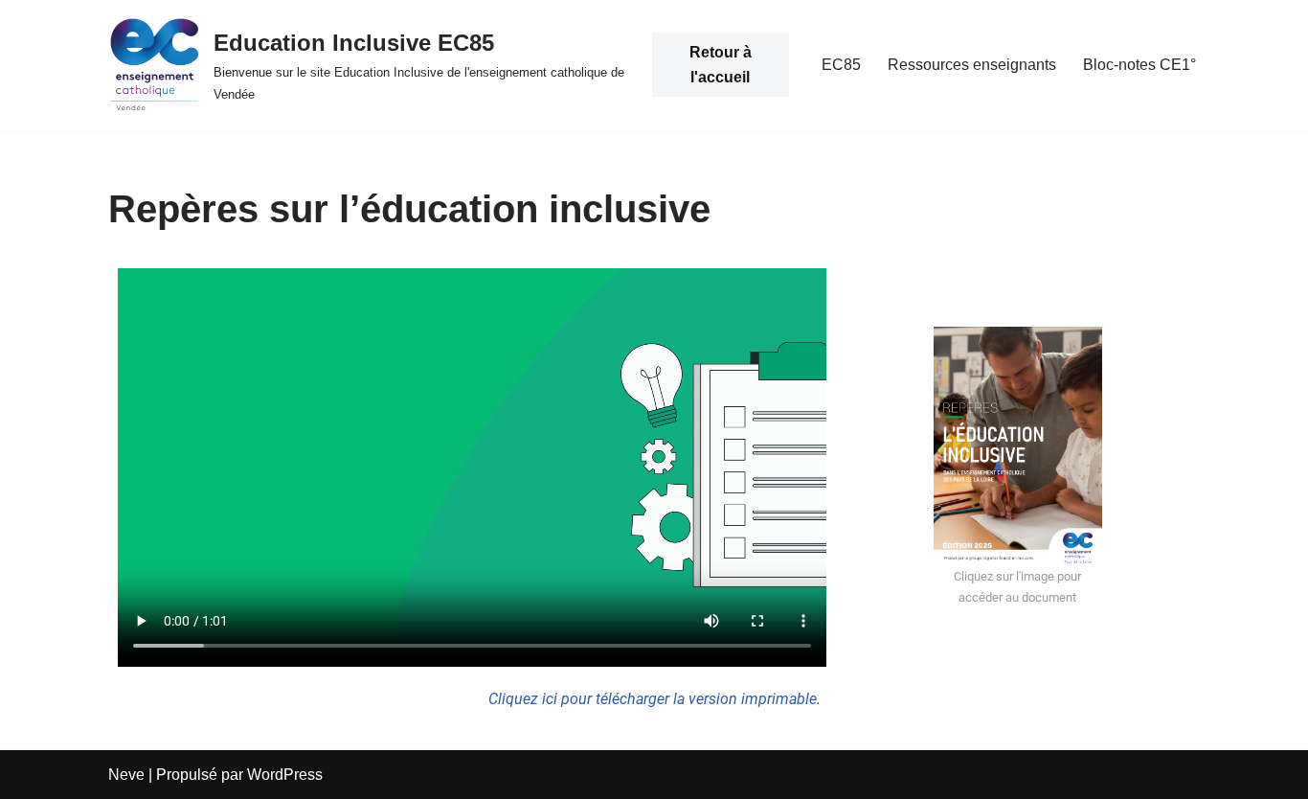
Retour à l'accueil (720, 64)
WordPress (285, 774)
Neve (126, 774)
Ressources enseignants (972, 65)
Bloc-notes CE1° (1139, 65)
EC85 (841, 65)
